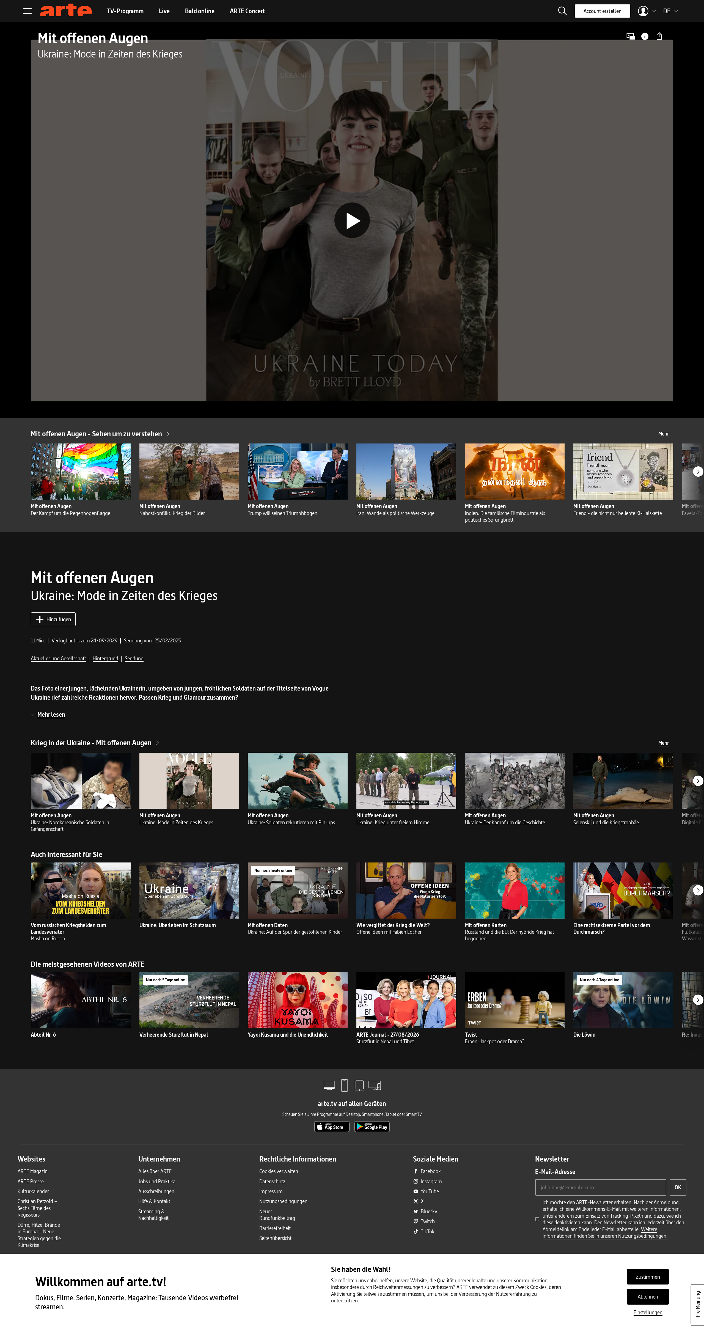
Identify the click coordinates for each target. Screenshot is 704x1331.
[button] (562, 11)
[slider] (352, 394)
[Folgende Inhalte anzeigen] (698, 471)
